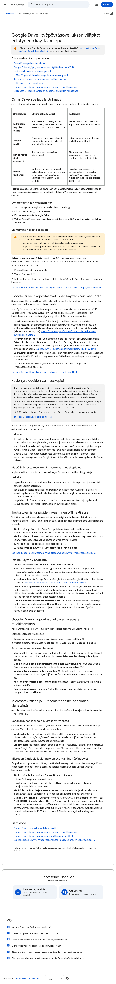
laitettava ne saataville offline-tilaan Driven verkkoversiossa (55, 582)
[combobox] (62, 4)
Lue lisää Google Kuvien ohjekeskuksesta (33, 417)
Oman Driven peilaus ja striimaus (30, 63)
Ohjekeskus (9, 13)
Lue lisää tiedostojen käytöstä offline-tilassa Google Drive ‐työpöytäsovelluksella (53, 553)
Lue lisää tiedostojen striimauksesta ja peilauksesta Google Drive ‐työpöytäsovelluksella (56, 287)
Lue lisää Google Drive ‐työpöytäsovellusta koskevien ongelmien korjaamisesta (54, 840)
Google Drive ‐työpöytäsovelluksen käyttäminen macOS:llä (44, 67)
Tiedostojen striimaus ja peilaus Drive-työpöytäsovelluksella (39, 939)
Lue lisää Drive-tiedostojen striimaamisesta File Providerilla (66, 349)
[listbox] (54, 978)
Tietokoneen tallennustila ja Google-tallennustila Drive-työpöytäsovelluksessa (48, 958)
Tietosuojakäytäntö (22, 978)
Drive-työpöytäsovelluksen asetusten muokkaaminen (36, 946)
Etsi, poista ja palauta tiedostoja (33, 13)
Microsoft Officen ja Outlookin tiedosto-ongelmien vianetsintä (46, 91)
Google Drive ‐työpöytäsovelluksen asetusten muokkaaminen (45, 87)
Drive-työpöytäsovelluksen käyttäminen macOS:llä (35, 933)
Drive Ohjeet (16, 4)
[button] (5, 4)
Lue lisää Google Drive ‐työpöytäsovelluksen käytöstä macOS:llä (44, 372)
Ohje (9, 920)
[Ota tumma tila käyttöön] (67, 978)
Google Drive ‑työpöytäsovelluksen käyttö (35, 828)
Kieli (49, 975)
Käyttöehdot (37, 978)
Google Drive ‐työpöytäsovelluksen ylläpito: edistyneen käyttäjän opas (47, 952)
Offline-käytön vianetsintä (29, 83)
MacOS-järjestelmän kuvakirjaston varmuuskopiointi (42, 75)
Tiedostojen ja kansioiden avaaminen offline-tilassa (40, 79)
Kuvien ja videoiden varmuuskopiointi (32, 71)
